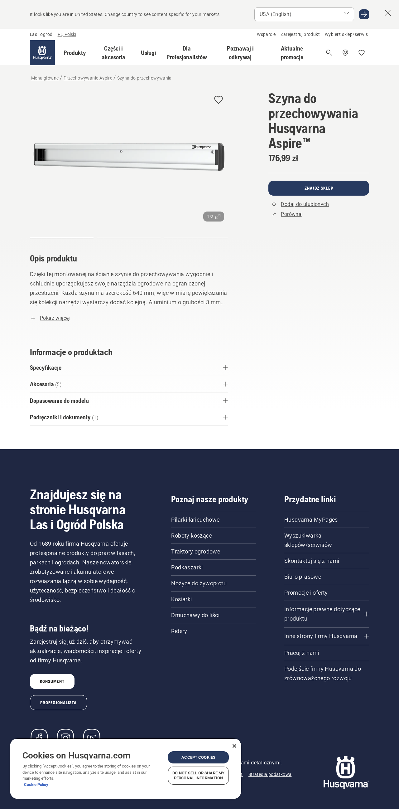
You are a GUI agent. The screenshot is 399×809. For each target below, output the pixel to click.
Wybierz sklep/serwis (346, 34)
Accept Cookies (198, 757)
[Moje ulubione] (361, 52)
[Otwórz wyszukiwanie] (329, 52)
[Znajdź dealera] (345, 52)
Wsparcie (266, 34)
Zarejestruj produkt (300, 34)
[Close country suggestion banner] (388, 13)
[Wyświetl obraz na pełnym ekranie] (129, 157)
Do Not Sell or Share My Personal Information (198, 775)
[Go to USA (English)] (364, 14)
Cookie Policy (36, 784)
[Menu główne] (42, 52)
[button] (75, 52)
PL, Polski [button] (67, 34)
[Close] (234, 745)
